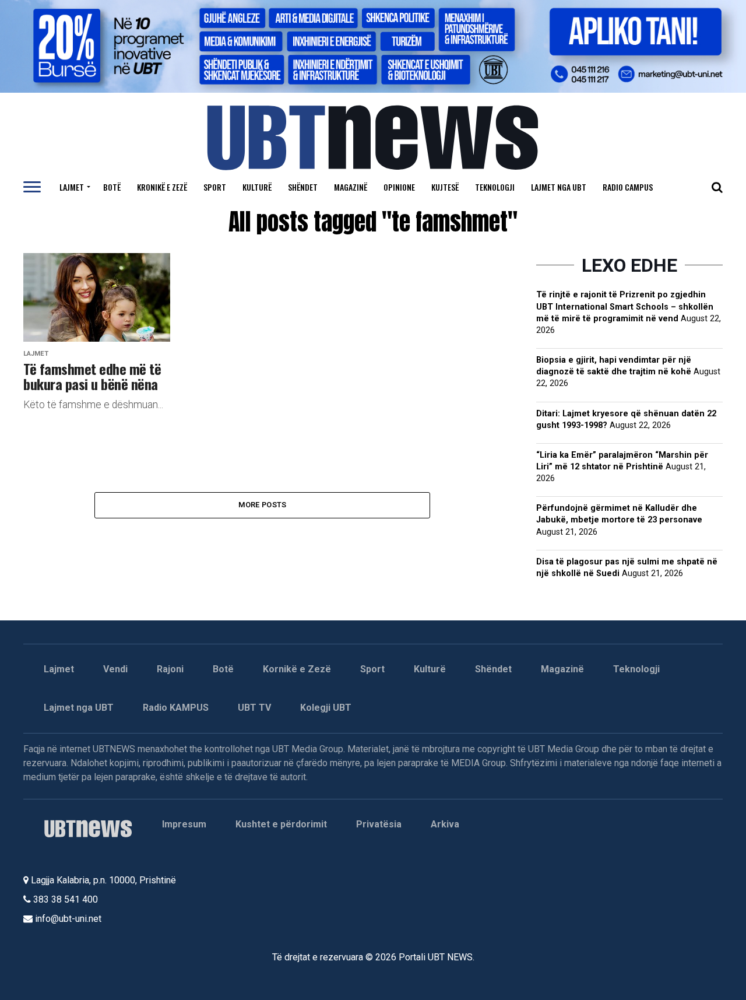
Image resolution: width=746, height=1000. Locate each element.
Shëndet (303, 187)
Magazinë (350, 187)
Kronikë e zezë (162, 187)
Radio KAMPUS (176, 707)
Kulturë (257, 187)
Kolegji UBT (325, 707)
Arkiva (445, 824)
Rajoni (170, 669)
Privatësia (379, 824)
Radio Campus (628, 187)
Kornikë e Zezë (297, 669)
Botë (112, 187)
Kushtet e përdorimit (281, 824)
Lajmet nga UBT (558, 187)
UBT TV (254, 707)
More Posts (262, 504)
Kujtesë (445, 187)
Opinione (399, 187)
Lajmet (71, 187)
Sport (214, 187)
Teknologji (495, 187)
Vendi (115, 669)
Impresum (184, 824)
